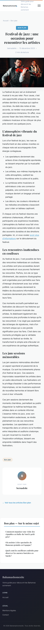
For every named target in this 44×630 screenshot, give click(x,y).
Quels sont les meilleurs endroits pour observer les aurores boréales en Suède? (22, 553)
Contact (5, 615)
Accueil (5, 21)
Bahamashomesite (13, 577)
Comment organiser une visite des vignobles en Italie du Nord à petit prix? (20, 534)
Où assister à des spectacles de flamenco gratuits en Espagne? (19, 543)
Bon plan (14, 21)
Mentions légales (9, 610)
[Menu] (39, 6)
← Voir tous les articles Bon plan (16, 502)
